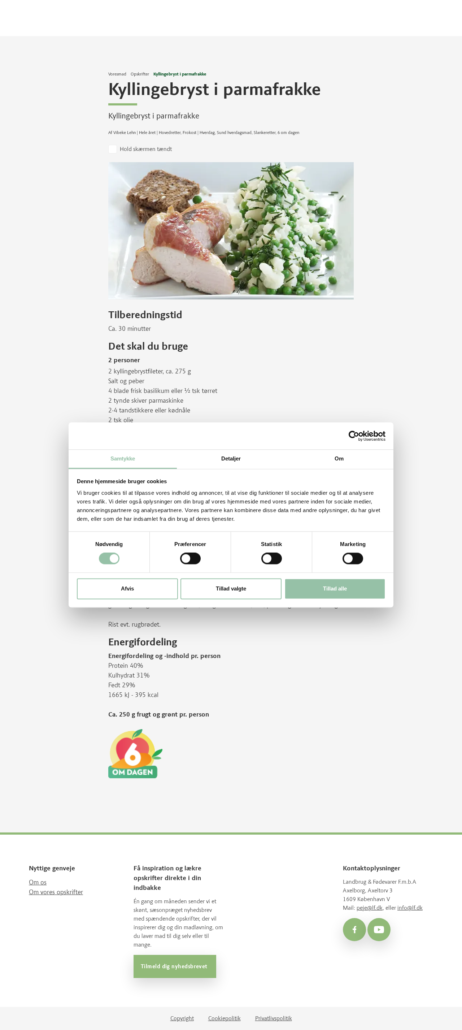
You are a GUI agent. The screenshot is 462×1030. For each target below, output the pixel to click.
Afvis (127, 588)
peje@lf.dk (370, 907)
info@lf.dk (410, 907)
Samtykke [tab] (122, 458)
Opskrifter (140, 74)
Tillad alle (335, 588)
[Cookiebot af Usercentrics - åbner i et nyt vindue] (353, 435)
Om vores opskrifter (56, 892)
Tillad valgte (231, 588)
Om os (38, 882)
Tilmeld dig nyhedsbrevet (175, 966)
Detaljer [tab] (231, 458)
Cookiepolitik (224, 1018)
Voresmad (117, 74)
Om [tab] (339, 458)
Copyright (182, 1018)
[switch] (190, 558)
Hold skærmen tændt (146, 149)
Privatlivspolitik (273, 1018)
